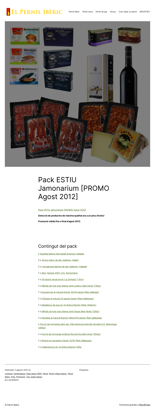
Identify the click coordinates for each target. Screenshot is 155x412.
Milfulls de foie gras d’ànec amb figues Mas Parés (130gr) (71, 311)
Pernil (45, 373)
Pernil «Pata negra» (58, 373)
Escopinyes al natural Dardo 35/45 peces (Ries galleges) (70, 292)
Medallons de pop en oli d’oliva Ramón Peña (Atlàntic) (69, 305)
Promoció (20, 377)
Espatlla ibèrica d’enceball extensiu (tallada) (62, 254)
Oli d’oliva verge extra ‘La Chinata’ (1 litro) (63, 279)
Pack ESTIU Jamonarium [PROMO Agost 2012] (62, 210)
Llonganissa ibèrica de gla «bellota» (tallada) (64, 266)
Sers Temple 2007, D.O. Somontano (60, 273)
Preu (13, 377)
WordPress (144, 405)
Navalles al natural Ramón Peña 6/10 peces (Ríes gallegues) (72, 318)
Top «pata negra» (34, 377)
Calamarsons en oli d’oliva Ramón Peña (61, 347)
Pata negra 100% (34, 373)
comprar (8, 373)
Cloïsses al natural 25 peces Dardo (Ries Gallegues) (68, 298)
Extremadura (19, 373)
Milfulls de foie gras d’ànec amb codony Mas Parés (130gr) (71, 286)
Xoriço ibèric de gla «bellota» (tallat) (60, 260)
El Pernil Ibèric (12, 405)
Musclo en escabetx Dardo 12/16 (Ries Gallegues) (67, 340)
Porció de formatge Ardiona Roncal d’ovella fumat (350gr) (71, 334)
